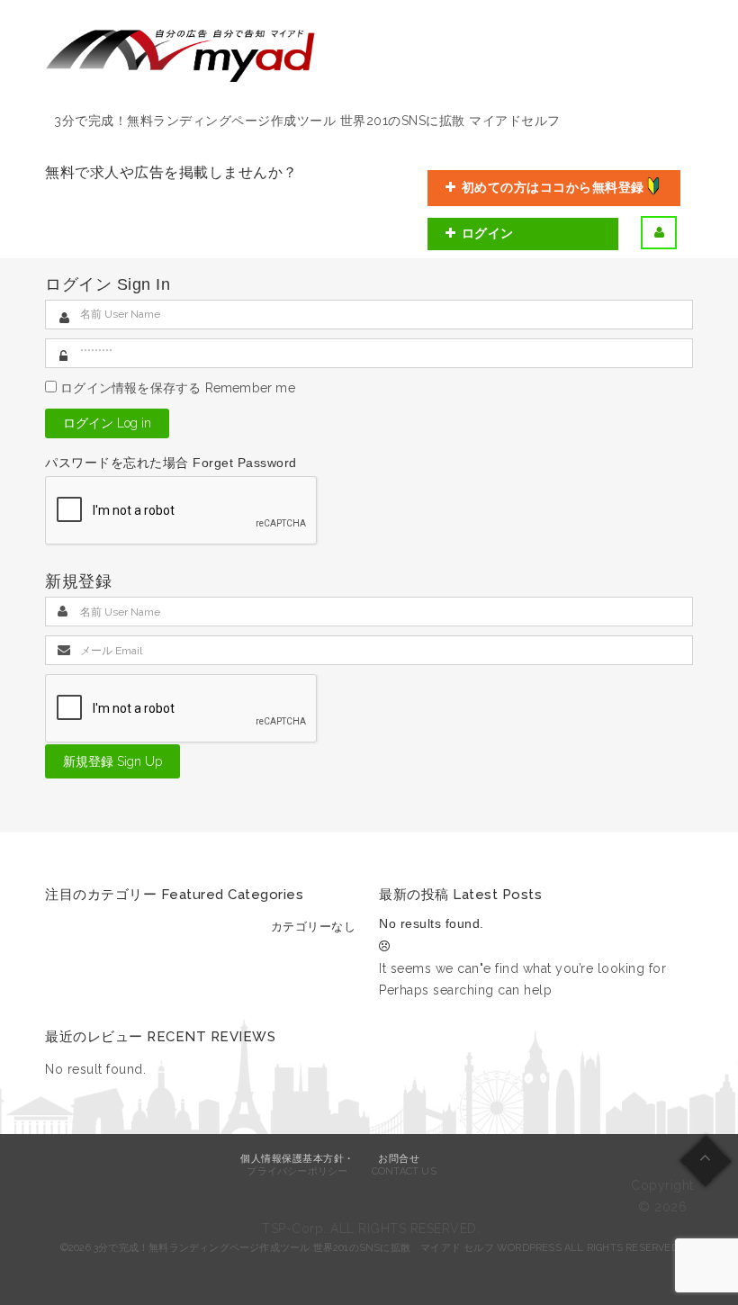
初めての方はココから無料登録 (553, 187)
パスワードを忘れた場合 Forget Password (171, 462)
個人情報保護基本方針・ (297, 1159)
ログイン (488, 233)
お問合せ (398, 1159)
